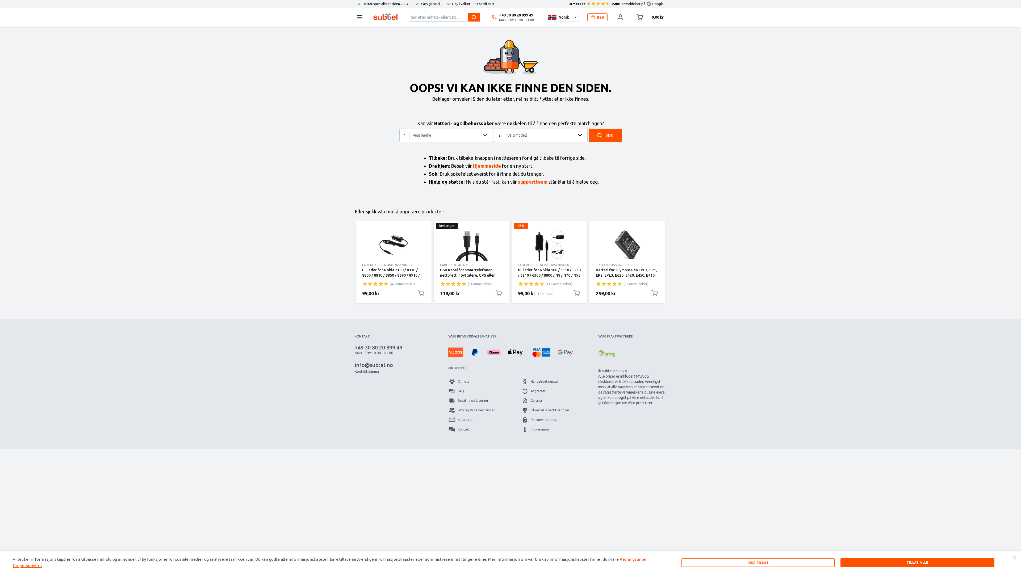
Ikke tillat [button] (758, 562)
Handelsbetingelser (545, 381)
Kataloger (465, 419)
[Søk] (474, 17)
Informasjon (540, 429)
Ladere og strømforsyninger (387, 265)
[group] (375, 283)
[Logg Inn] (620, 17)
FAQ (461, 391)
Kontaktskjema (367, 371)
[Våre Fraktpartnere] (606, 353)
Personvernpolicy (543, 419)
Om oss (463, 381)
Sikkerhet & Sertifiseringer (550, 410)
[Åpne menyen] (361, 17)
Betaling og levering (473, 400)
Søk (609, 135)
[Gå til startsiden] (385, 16)
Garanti (536, 400)
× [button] (1014, 558)
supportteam (532, 181)
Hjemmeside (487, 165)
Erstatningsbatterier (615, 265)
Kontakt (464, 429)
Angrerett (538, 391)
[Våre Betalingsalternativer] (455, 352)
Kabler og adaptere (457, 265)
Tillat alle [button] (917, 562)
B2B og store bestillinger (476, 410)
